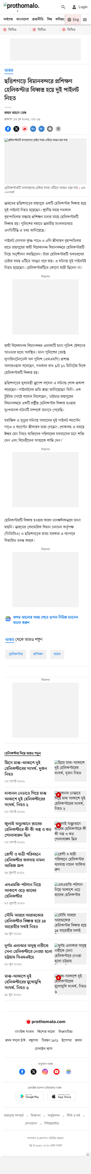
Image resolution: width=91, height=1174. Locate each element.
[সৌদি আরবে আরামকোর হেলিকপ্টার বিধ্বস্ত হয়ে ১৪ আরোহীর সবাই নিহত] (71, 924)
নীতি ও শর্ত (73, 1116)
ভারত (8, 70)
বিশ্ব (49, 19)
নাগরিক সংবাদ (24, 1031)
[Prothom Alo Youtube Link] (58, 1072)
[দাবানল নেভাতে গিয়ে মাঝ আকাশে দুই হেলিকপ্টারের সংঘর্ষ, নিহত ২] (71, 802)
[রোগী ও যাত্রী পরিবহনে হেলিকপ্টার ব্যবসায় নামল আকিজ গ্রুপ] (71, 863)
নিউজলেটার (51, 1124)
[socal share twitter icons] (17, 131)
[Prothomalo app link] (29, 1097)
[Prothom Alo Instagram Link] (47, 1072)
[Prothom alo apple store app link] (61, 1097)
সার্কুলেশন (54, 1116)
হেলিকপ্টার (16, 654)
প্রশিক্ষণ (38, 654)
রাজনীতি (38, 19)
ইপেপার (67, 1040)
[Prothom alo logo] (45, 1023)
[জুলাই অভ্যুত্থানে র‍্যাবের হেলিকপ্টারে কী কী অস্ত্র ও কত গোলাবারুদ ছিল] (71, 833)
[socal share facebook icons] (8, 131)
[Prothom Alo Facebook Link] (24, 1072)
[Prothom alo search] (63, 7)
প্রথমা (78, 1040)
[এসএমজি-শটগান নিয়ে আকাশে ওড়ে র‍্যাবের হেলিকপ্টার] (71, 894)
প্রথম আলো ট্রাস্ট (15, 1040)
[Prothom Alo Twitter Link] (36, 1072)
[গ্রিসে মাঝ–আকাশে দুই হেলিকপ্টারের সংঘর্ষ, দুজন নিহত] (71, 772)
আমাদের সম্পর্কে (14, 1116)
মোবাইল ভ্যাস (44, 1049)
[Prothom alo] (22, 7)
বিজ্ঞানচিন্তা (66, 1031)
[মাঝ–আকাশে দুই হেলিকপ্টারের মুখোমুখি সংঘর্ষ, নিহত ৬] (71, 985)
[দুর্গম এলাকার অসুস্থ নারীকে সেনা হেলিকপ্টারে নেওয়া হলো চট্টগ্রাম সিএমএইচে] (71, 955)
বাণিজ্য (59, 19)
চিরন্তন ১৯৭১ (50, 1040)
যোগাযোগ (31, 1124)
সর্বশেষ (8, 19)
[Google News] (68, 1072)
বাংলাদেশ (22, 19)
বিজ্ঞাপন (36, 1116)
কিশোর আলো (46, 1031)
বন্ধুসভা (33, 1040)
